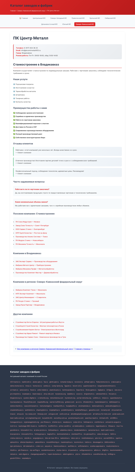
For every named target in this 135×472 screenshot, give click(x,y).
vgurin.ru (119, 438)
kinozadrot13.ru (27, 434)
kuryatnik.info (47, 418)
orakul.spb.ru (116, 382)
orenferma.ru (99, 422)
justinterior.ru (30, 410)
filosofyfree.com (30, 402)
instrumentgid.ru (46, 406)
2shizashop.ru (53, 430)
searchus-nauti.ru (91, 418)
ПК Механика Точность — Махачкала (30, 244)
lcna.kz (12, 414)
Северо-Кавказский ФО (85, 24)
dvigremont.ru (89, 394)
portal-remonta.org (84, 398)
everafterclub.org (99, 454)
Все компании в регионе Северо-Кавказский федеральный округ (45, 349)
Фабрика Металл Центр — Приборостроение (33, 265)
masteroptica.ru (67, 442)
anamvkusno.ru (55, 390)
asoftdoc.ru (72, 446)
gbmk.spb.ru (54, 382)
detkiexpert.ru (114, 402)
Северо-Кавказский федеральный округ (31, 10)
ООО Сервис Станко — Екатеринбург (30, 229)
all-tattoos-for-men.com (102, 414)
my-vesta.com (30, 414)
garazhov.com (94, 410)
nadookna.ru (65, 438)
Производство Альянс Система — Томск (32, 237)
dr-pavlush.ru (73, 450)
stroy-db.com (49, 394)
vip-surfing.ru (35, 450)
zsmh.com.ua (64, 414)
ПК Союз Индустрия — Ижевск (28, 222)
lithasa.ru (111, 426)
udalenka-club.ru (66, 430)
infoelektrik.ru (87, 454)
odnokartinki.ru (101, 394)
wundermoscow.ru (48, 450)
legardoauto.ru (101, 426)
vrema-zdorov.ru (16, 438)
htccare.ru (112, 394)
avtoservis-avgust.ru (113, 422)
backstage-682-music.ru (28, 426)
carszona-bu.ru (93, 430)
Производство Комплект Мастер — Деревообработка (37, 273)
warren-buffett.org (57, 402)
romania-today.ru (66, 382)
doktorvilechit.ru (16, 406)
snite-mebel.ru (42, 390)
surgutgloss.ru (38, 438)
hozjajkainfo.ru (71, 406)
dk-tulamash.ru (28, 446)
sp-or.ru (79, 402)
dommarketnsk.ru (63, 434)
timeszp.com (42, 414)
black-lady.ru (37, 394)
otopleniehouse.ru (17, 410)
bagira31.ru (51, 434)
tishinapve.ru (88, 422)
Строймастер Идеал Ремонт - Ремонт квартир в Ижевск (38, 333)
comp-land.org (57, 386)
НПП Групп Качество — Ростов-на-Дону (31, 233)
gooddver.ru (14, 430)
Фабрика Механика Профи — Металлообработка (35, 269)
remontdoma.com (56, 398)
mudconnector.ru (112, 446)
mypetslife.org (42, 402)
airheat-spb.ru (89, 382)
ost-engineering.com (33, 418)
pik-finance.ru (23, 450)
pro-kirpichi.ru (15, 394)
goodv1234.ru (15, 458)
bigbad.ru (101, 390)
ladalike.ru (71, 394)
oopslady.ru (26, 458)
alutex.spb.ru (37, 382)
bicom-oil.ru (77, 386)
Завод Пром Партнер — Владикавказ (30, 305)
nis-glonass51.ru (90, 434)
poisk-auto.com (118, 414)
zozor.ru (79, 394)
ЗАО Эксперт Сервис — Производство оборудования (36, 261)
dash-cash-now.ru (107, 430)
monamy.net (105, 410)
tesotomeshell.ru (116, 450)
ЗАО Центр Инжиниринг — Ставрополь (31, 297)
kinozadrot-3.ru (26, 430)
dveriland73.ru (76, 434)
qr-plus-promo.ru (40, 430)
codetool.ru (90, 426)
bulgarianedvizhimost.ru (107, 386)
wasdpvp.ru (67, 422)
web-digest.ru (24, 454)
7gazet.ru (67, 386)
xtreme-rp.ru (56, 422)
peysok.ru (48, 446)
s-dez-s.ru (39, 446)
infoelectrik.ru (88, 402)
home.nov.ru (37, 386)
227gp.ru (109, 390)
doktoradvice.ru (98, 406)
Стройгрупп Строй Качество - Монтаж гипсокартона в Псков (40, 326)
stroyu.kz (20, 414)
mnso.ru (28, 386)
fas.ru (46, 382)
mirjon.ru (105, 398)
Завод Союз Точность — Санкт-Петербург (32, 226)
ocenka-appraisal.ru (97, 446)
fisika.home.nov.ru (103, 382)
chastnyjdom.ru (42, 410)
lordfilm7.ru (42, 426)
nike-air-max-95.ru (52, 438)
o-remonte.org (43, 398)
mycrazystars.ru (16, 402)
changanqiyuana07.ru (38, 454)
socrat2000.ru (109, 438)
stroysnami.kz (116, 410)
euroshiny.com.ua (60, 418)
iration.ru (88, 442)
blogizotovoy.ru (16, 398)
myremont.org (70, 398)
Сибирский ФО (110, 18)
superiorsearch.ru (89, 386)
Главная (13, 10)
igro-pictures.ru (16, 446)
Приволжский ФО (78, 18)
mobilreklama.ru (87, 438)
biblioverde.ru (110, 442)
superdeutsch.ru (116, 398)
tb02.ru (113, 434)
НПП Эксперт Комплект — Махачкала (30, 294)
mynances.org (60, 394)
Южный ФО (66, 24)
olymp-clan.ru (61, 450)
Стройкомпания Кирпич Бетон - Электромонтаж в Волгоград (40, 330)
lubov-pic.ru (75, 438)
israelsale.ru (26, 394)
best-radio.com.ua (17, 418)
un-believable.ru (78, 426)
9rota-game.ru (91, 390)
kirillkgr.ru (111, 454)
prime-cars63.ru (65, 426)
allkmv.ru (97, 450)
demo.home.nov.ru (17, 386)
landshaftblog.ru (81, 410)
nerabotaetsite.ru (80, 430)
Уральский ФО (95, 18)
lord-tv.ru (13, 426)
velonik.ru (27, 438)
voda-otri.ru (77, 422)
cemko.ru (46, 386)
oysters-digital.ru (29, 398)
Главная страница (82, 349)
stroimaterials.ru (84, 406)
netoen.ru (13, 454)
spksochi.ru (14, 442)
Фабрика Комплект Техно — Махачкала (31, 290)
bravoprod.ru (15, 434)
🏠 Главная (23, 18)
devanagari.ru (98, 442)
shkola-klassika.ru (27, 442)
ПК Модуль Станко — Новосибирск (29, 240)
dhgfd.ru (105, 450)
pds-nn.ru (98, 438)
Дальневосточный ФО (49, 24)
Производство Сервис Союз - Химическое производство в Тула (41, 337)
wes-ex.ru (118, 390)
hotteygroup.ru (40, 434)
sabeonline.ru (40, 442)
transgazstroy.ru (16, 422)
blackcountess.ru (60, 446)
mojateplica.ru (54, 410)
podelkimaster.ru (67, 410)
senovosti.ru (24, 390)
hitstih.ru (13, 450)
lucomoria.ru (78, 442)
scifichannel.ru (83, 446)
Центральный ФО (39, 18)
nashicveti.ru (26, 382)
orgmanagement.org (31, 422)
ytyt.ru (77, 454)
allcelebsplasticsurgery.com (81, 414)
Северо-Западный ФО (58, 18)
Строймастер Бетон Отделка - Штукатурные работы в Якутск (40, 322)
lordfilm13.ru (52, 426)
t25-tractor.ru (15, 382)
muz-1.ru (120, 426)
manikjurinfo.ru (58, 406)
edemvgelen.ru (68, 454)
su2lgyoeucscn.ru (86, 450)
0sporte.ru (80, 390)
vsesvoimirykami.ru (31, 406)
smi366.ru (113, 418)
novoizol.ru (79, 382)
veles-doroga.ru (103, 434)
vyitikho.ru (97, 398)
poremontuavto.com (76, 418)
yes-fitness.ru (46, 422)
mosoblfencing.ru (52, 442)
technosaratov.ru (68, 390)
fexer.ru (33, 390)
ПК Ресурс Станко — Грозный (27, 301)
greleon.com (69, 402)
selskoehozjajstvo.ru (112, 406)
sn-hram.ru (14, 390)
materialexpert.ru (101, 402)
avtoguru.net (53, 414)
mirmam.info (104, 418)
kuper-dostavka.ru (54, 454)
